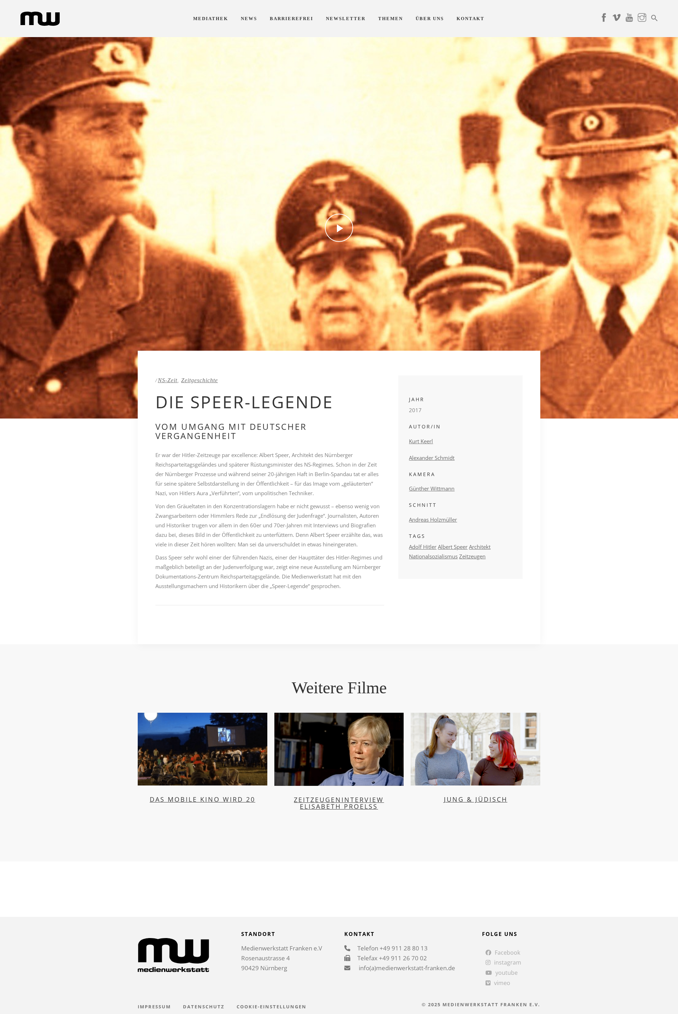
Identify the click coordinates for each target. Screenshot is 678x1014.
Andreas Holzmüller (433, 519)
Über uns (430, 18)
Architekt (479, 546)
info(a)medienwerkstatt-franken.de (406, 968)
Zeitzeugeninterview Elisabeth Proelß (339, 803)
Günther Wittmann (431, 488)
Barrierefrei (291, 18)
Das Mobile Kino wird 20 (202, 799)
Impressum (154, 1006)
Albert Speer (453, 546)
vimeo (502, 983)
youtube (506, 973)
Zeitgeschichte (199, 380)
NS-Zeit (167, 380)
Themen (390, 18)
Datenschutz (204, 1006)
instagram (507, 962)
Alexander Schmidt (431, 457)
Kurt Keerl (421, 441)
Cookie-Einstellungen (272, 1006)
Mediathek (210, 18)
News (249, 18)
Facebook (507, 952)
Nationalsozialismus (433, 556)
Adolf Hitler (422, 546)
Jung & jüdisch (475, 799)
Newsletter (345, 18)
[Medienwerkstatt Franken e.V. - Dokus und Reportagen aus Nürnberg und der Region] (40, 18)
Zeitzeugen (472, 556)
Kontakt (470, 18)
